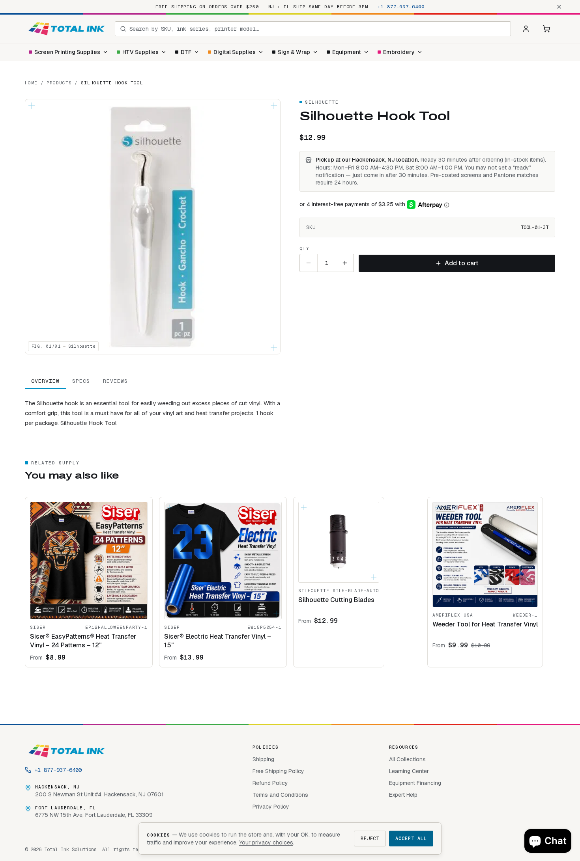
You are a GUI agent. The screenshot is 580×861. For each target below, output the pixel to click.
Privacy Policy (271, 806)
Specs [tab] (81, 381)
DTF (186, 52)
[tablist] (290, 381)
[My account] (526, 28)
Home (31, 83)
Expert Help (403, 794)
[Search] (123, 29)
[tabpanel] (290, 408)
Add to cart (462, 263)
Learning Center (409, 771)
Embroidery (399, 52)
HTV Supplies (140, 52)
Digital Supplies (234, 52)
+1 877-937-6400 (401, 6)
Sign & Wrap (294, 52)
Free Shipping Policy (278, 771)
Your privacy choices (266, 842)
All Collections (407, 759)
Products (59, 83)
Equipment (346, 52)
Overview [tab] (45, 381)
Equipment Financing (415, 782)
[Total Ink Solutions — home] (67, 29)
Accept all (411, 838)
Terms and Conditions (280, 794)
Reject (370, 838)
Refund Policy (270, 782)
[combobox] (317, 29)
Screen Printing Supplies (67, 52)
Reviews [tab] (115, 381)
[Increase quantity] (345, 263)
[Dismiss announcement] (559, 6)
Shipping (263, 759)
